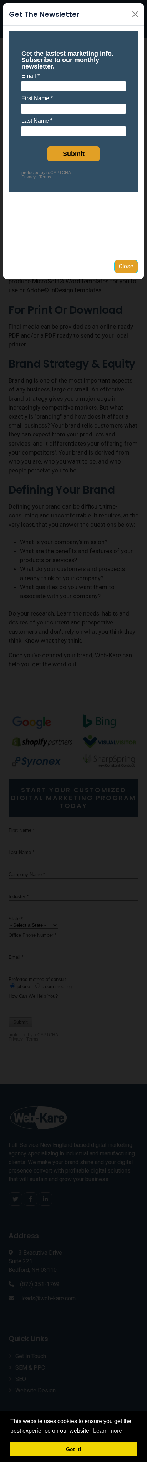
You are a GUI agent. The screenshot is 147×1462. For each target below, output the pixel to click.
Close (126, 266)
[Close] (135, 14)
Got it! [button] (73, 1449)
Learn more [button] (107, 1431)
